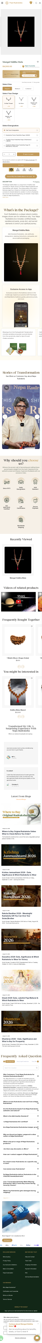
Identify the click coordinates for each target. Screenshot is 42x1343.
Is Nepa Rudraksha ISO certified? (15, 1122)
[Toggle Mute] (6, 387)
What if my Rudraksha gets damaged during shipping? (19, 1191)
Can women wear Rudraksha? (14, 1169)
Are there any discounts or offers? (16, 1149)
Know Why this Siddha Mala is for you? (19, 176)
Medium (17, 88)
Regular (7, 88)
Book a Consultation (8, 1268)
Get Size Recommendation (32, 1276)
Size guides (36, 82)
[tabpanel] (21, 32)
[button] (4, 416)
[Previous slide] (19, 666)
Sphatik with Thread (34, 104)
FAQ (26, 1272)
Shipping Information (31, 1264)
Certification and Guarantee (10, 1291)
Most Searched (10, 1061)
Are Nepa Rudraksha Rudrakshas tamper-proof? (21, 1127)
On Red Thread (8, 105)
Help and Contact (29, 1256)
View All (5, 1198)
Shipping (36, 182)
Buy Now (21, 165)
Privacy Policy (7, 1260)
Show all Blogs (21, 799)
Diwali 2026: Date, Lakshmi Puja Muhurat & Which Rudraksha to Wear (20, 999)
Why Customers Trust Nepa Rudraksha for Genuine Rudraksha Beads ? (18, 1075)
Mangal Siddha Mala (18, 578)
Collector (28, 88)
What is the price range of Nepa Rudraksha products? (19, 1142)
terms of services (30, 160)
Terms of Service (7, 1299)
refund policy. (6, 161)
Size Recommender (27, 82)
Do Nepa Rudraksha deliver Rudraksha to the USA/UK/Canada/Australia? (19, 1175)
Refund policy (6, 1256)
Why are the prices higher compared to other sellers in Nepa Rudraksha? (19, 1135)
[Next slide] (22, 666)
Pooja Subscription (8, 1272)
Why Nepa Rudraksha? (9, 1287)
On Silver (21, 105)
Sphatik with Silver (8, 118)
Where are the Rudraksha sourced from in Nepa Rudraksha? (20, 1102)
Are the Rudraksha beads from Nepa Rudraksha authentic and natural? (20, 1109)
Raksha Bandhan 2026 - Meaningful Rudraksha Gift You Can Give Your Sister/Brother (17, 916)
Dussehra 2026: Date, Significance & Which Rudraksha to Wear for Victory (20, 958)
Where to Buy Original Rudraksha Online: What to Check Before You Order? (19, 832)
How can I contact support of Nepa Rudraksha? (20, 1154)
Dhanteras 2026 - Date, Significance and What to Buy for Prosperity (19, 1040)
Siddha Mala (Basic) (18, 710)
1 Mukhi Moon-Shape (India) (18, 658)
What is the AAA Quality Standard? (16, 1116)
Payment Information (31, 1268)
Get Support (7, 1240)
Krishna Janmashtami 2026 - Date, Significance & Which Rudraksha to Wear (19, 873)
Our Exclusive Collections (10, 1264)
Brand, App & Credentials (23, 1061)
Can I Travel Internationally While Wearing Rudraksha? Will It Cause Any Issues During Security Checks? (19, 1183)
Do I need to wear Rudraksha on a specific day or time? (20, 1162)
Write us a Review (8, 1295)
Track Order (28, 1260)
